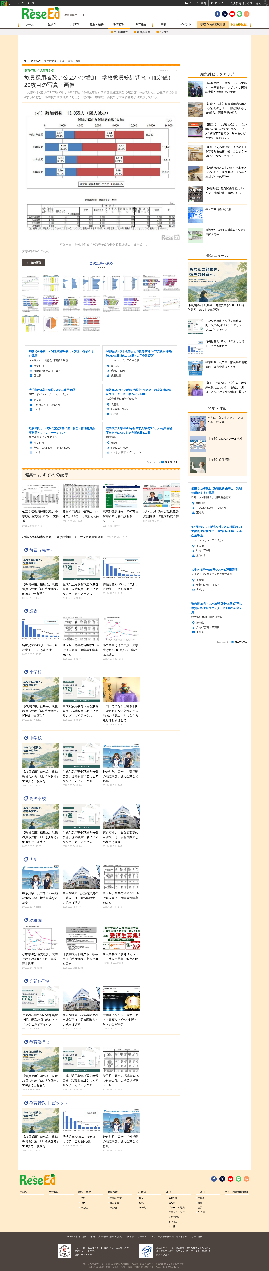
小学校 (35, 672)
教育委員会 (143, 32)
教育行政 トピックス (49, 1103)
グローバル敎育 (176, 1207)
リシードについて (146, 1236)
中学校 (35, 738)
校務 (83, 1202)
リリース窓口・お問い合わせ (81, 1236)
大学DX (74, 24)
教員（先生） (41, 550)
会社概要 (130, 1236)
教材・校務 (97, 24)
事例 (163, 24)
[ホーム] (24, 61)
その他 (164, 32)
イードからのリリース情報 (189, 1236)
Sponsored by (153, 462)
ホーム (29, 24)
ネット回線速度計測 (236, 1192)
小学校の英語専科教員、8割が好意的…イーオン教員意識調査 (74, 537)
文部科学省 (121, 32)
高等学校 (37, 798)
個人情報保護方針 (167, 1236)
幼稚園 (35, 920)
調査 (33, 611)
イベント (185, 24)
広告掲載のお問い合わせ (110, 1236)
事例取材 (173, 1221)
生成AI (52, 24)
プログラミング (176, 1212)
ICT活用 (172, 1198)
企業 (200, 1207)
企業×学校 (173, 1217)
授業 (83, 1198)
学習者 (201, 1198)
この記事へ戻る (101, 265)
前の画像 (35, 262)
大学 (33, 859)
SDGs (171, 1202)
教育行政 (118, 24)
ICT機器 (141, 24)
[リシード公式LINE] (238, 1178)
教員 (200, 1202)
